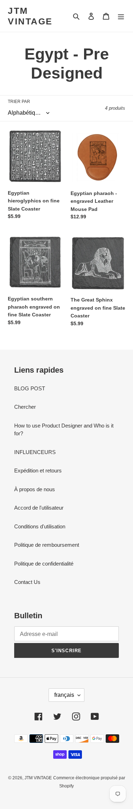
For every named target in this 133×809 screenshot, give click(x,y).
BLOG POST (29, 388)
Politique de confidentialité (43, 564)
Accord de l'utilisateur (38, 508)
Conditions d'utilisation (39, 526)
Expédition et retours (38, 470)
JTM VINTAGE (30, 16)
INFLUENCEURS (35, 452)
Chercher (25, 407)
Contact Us (27, 582)
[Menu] (120, 16)
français (64, 695)
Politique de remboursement (46, 545)
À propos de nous (34, 489)
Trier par (19, 101)
